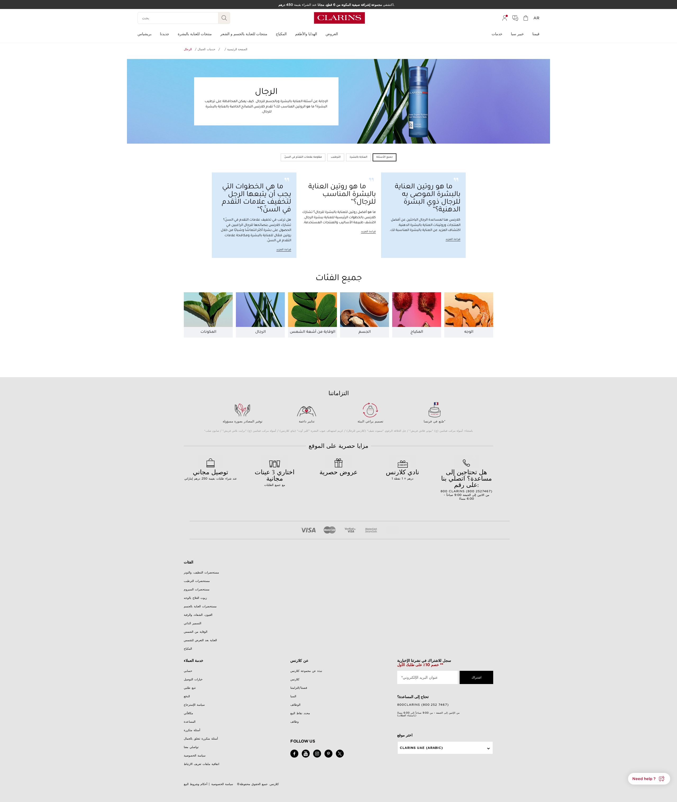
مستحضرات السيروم (196, 589)
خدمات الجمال (206, 49)
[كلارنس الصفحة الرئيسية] (339, 18)
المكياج (416, 332)
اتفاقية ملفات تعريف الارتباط (201, 764)
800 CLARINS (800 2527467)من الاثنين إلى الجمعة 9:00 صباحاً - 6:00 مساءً (466, 484)
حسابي (188, 671)
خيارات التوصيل (193, 679)
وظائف (294, 721)
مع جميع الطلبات (275, 477)
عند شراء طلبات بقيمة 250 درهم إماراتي (210, 474)
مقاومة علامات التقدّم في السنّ (303, 157)
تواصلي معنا (191, 747)
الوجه (468, 332)
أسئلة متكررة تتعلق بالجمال (201, 738)
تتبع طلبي (190, 688)
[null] (218, 49)
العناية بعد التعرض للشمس (200, 640)
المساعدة (189, 721)
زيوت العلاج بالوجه (195, 598)
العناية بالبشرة (358, 157)
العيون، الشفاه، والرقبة (198, 615)
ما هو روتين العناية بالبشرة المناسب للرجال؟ (342, 194)
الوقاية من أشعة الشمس (312, 332)
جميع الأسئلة (384, 157)
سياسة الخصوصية (194, 755)
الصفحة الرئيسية (237, 49)
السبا (293, 696)
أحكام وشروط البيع (195, 784)
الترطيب (336, 157)
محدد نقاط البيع (300, 713)
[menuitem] (504, 18)
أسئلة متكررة (192, 730)
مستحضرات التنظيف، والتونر (201, 572)
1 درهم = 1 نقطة (402, 474)
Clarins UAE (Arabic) (421, 748)
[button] (649, 779)
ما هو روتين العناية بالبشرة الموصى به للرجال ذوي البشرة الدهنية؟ (427, 198)
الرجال (260, 332)
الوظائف (295, 705)
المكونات (208, 332)
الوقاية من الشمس (195, 632)
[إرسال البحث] (224, 18)
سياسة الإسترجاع (194, 705)
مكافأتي (188, 713)
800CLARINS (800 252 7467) (423, 705)
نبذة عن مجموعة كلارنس (306, 671)
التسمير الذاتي (192, 623)
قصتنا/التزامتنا (298, 688)
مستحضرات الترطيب (197, 581)
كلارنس (294, 679)
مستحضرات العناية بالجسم (200, 606)
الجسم (365, 332)
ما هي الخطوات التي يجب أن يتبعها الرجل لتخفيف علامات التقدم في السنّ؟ (256, 198)
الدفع (187, 696)
